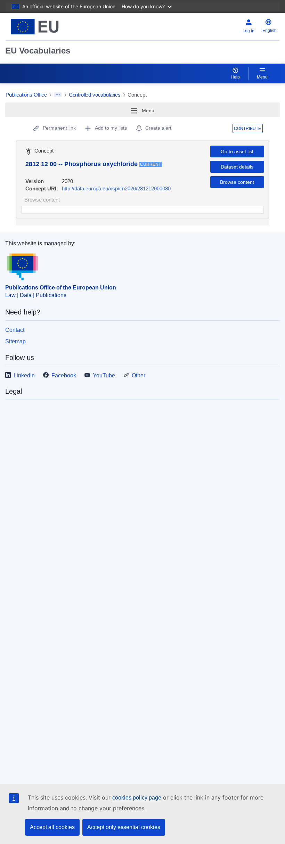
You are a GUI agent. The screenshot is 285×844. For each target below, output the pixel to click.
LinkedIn (24, 375)
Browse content (237, 182)
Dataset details (237, 167)
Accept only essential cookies (123, 827)
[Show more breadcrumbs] (58, 95)
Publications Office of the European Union (60, 287)
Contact (14, 330)
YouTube (104, 375)
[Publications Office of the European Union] (53, 26)
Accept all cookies (52, 827)
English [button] (269, 30)
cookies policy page (136, 798)
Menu (262, 77)
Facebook (63, 375)
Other (138, 375)
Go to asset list (237, 151)
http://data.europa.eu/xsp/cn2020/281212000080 (116, 188)
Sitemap (15, 341)
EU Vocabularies (37, 50)
